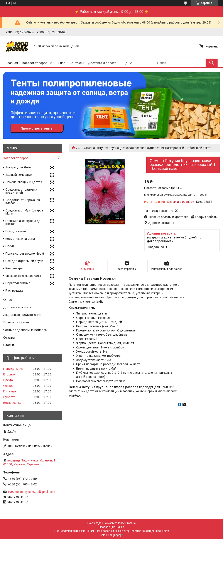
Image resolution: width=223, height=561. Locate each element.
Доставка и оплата (102, 63)
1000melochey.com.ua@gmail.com (31, 491)
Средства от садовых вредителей (21, 191)
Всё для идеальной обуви (24, 261)
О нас (61, 63)
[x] (184, 405)
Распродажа (14, 290)
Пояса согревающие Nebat (24, 253)
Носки (9, 246)
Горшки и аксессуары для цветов (23, 222)
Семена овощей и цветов (23, 182)
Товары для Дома (18, 167)
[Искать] (212, 63)
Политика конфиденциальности (149, 530)
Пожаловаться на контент (112, 530)
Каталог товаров (34, 63)
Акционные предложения (22, 314)
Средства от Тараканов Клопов (22, 201)
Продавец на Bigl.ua (111, 527)
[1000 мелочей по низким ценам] (17, 46)
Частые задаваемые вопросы (25, 330)
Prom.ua (130, 523)
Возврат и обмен (16, 322)
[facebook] (179, 405)
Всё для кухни (15, 231)
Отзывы (9, 337)
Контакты (77, 63)
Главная (11, 63)
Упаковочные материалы (23, 275)
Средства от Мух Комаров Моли (24, 212)
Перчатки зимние (17, 283)
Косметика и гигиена (20, 238)
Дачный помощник (18, 174)
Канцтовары (14, 268)
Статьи (8, 345)
